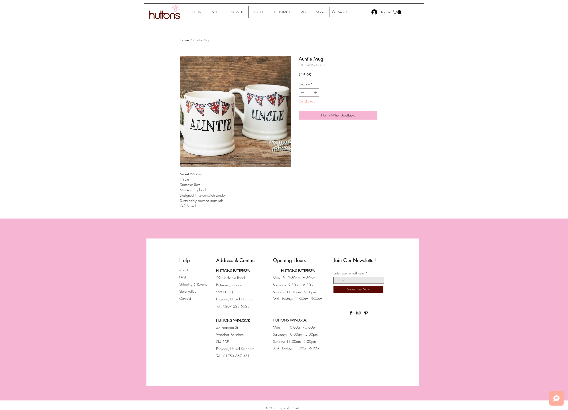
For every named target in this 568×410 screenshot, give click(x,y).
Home (184, 39)
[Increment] (315, 92)
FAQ (182, 277)
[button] (216, 12)
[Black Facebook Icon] (351, 313)
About (183, 270)
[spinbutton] (309, 92)
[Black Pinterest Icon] (366, 313)
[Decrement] (302, 92)
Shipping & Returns (193, 284)
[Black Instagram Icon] (358, 313)
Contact (185, 298)
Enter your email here (348, 273)
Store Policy (187, 291)
